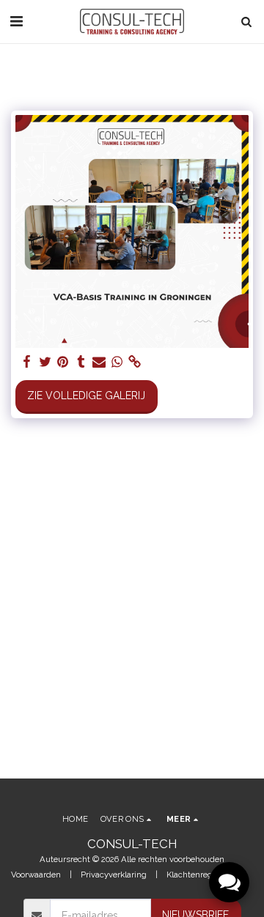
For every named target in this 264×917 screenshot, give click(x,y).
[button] (16, 21)
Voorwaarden (36, 874)
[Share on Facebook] (27, 362)
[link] (135, 362)
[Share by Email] (99, 362)
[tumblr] (81, 362)
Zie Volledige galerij (86, 395)
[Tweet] (45, 362)
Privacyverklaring (114, 874)
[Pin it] (63, 362)
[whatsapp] (117, 362)
